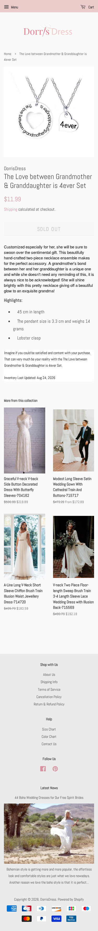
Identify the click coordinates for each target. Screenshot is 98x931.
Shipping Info (49, 681)
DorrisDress (48, 899)
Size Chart (49, 729)
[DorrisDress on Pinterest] (55, 769)
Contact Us (49, 744)
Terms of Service (49, 689)
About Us (49, 674)
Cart (91, 7)
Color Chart (49, 736)
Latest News (49, 787)
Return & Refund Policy (49, 704)
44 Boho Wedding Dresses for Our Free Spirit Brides (49, 797)
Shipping (10, 209)
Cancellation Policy (49, 696)
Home (7, 54)
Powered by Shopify (71, 899)
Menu (14, 7)
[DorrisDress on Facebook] (43, 769)
